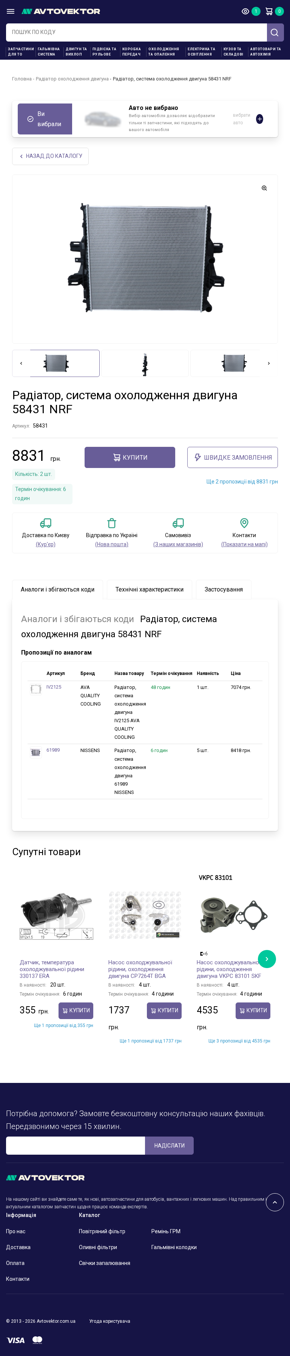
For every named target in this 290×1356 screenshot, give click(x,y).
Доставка (18, 1247)
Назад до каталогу (54, 156)
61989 (53, 750)
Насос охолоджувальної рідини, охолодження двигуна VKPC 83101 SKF (229, 969)
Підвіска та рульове (105, 51)
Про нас (15, 1231)
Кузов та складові (234, 51)
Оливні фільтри (98, 1247)
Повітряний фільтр (102, 1231)
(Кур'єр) (46, 544)
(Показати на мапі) (244, 544)
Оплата (15, 1263)
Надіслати (169, 1146)
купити (135, 457)
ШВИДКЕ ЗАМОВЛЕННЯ (238, 457)
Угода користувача (109, 1321)
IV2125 (53, 687)
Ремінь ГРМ (165, 1231)
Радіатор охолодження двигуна (72, 79)
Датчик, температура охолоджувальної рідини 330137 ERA (52, 969)
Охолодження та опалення (163, 51)
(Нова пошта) (111, 544)
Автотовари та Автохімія (265, 51)
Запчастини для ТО (21, 51)
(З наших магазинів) (178, 544)
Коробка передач (131, 51)
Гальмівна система (49, 51)
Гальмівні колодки (174, 1247)
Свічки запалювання (104, 1263)
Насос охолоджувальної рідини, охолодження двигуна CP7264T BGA (140, 969)
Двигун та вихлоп (76, 51)
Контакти (17, 1279)
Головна (22, 79)
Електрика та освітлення (201, 51)
